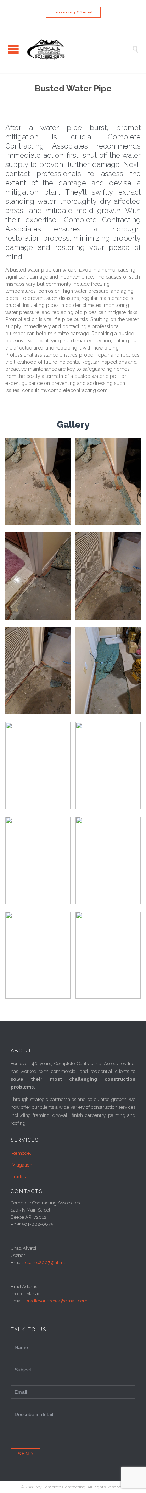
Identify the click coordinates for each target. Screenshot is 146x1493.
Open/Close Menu (13, 49)
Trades (19, 1176)
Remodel (21, 1153)
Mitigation (22, 1165)
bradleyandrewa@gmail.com (56, 1300)
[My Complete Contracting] (78, 49)
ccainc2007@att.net (46, 1262)
